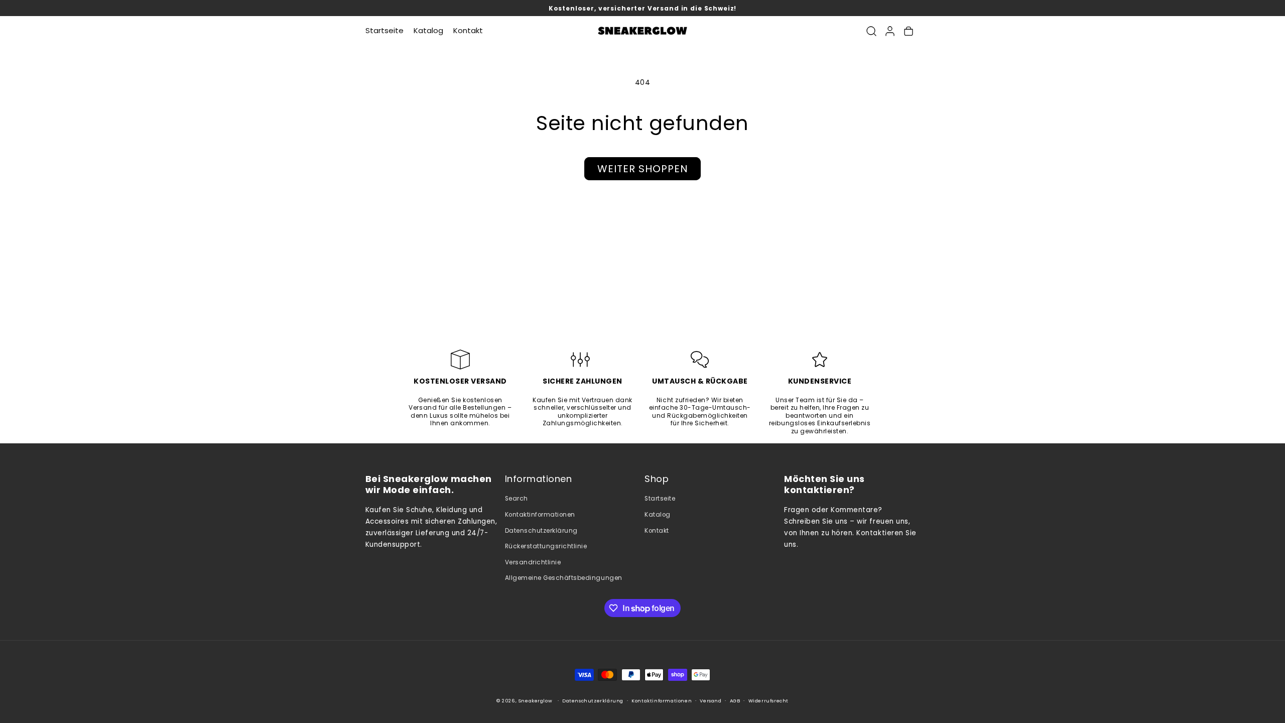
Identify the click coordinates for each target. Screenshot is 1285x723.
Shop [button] (657, 479)
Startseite (660, 499)
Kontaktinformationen (540, 515)
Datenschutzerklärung (541, 531)
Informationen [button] (538, 479)
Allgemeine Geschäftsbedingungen (563, 578)
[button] (871, 31)
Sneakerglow (536, 700)
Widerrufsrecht (768, 700)
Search (516, 499)
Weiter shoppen (642, 169)
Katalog (658, 515)
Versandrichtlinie (533, 562)
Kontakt (657, 531)
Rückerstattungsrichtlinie (546, 546)
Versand (710, 700)
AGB (735, 700)
